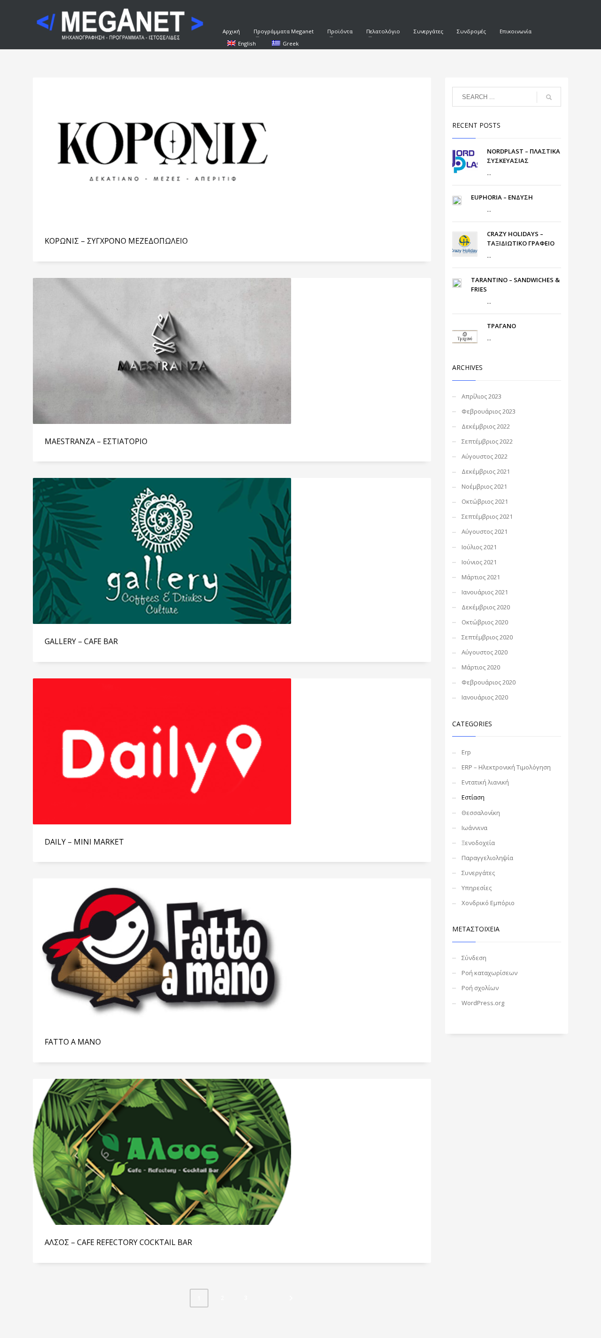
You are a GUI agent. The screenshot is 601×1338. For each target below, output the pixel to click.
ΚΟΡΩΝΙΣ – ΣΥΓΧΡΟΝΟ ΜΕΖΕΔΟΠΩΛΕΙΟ (116, 241)
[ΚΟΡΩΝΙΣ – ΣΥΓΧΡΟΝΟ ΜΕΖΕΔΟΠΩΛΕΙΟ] (162, 150)
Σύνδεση (474, 958)
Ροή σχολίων (480, 988)
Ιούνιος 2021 (479, 562)
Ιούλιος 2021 (479, 547)
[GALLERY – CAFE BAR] (162, 551)
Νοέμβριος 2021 (484, 486)
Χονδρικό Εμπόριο (488, 903)
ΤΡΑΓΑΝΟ (501, 326)
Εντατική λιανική (485, 782)
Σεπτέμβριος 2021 (487, 516)
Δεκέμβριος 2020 (486, 607)
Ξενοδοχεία (478, 842)
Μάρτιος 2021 (481, 577)
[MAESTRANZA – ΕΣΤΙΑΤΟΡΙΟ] (162, 350)
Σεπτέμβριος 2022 (487, 441)
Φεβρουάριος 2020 (489, 682)
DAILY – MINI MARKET (84, 842)
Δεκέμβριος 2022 (486, 426)
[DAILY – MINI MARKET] (162, 751)
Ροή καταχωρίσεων (489, 973)
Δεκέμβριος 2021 (486, 471)
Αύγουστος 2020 (485, 652)
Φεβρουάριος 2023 (489, 411)
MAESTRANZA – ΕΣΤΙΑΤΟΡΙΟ (96, 441)
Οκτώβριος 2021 (485, 501)
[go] (549, 97)
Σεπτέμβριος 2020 (487, 637)
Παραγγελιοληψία (487, 858)
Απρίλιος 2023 (481, 396)
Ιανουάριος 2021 (485, 592)
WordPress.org (483, 1003)
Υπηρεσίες (477, 888)
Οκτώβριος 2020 (485, 622)
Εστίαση (473, 797)
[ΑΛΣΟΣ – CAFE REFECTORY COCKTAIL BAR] (162, 1151)
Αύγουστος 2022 (485, 456)
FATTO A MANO (73, 1042)
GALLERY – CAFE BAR (81, 641)
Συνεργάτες (478, 873)
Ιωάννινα (474, 827)
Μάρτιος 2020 (481, 667)
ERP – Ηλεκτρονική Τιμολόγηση (506, 767)
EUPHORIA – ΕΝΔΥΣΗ (502, 197)
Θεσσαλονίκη (481, 812)
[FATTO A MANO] (162, 951)
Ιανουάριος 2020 (485, 697)
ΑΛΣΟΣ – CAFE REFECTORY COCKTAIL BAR (118, 1242)
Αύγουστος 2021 (485, 531)
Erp (466, 752)
